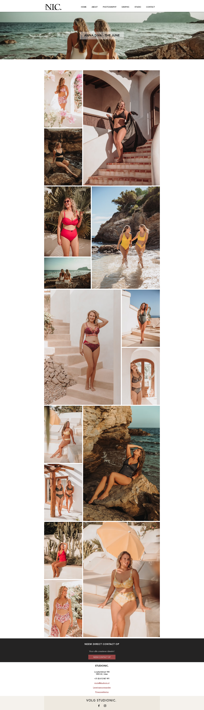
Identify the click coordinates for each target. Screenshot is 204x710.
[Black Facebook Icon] (98, 705)
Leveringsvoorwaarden (102, 687)
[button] (102, 35)
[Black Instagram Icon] (105, 705)
